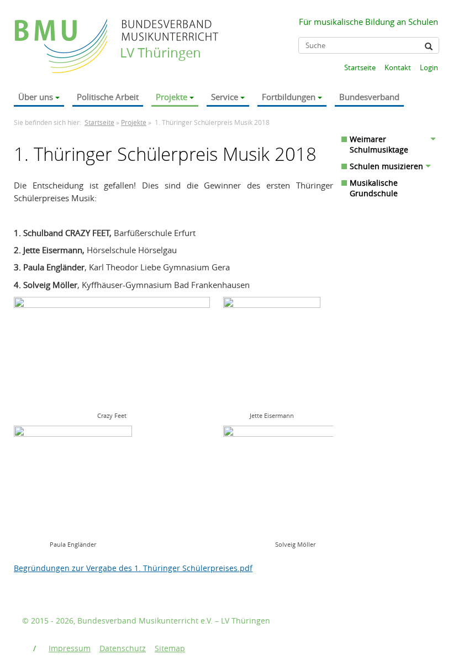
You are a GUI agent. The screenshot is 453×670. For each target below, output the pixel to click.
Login (429, 67)
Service (224, 96)
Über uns (35, 96)
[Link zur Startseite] (62, 35)
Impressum (70, 648)
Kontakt (397, 67)
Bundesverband (369, 96)
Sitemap (170, 648)
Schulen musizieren (386, 166)
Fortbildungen (288, 96)
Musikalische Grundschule (374, 187)
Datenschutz (122, 648)
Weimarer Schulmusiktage (379, 144)
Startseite (360, 67)
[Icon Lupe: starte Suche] (429, 46)
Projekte (171, 96)
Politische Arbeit (108, 96)
